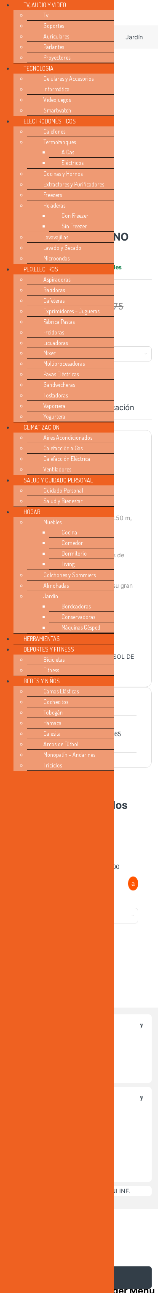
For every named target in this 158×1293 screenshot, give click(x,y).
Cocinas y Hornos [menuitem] (63, 173)
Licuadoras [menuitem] (55, 342)
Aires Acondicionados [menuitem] (67, 437)
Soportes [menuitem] (53, 25)
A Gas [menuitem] (68, 152)
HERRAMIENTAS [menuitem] (42, 638)
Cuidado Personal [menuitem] (63, 490)
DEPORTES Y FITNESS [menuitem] (49, 649)
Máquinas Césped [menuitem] (81, 627)
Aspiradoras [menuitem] (56, 279)
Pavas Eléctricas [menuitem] (61, 374)
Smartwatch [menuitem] (57, 110)
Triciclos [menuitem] (52, 765)
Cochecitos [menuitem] (55, 701)
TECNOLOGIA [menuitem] (39, 68)
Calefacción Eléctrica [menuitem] (66, 458)
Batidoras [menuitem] (54, 289)
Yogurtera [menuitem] (54, 416)
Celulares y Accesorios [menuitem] (68, 78)
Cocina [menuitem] (69, 532)
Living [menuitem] (68, 563)
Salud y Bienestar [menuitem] (63, 500)
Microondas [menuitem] (56, 258)
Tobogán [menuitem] (53, 712)
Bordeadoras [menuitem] (76, 606)
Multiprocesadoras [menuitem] (64, 363)
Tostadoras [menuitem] (55, 395)
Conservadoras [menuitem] (78, 616)
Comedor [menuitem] (72, 542)
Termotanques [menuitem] (59, 141)
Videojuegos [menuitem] (57, 99)
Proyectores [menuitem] (56, 57)
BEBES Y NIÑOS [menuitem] (42, 681)
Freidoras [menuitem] (53, 332)
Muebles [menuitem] (52, 522)
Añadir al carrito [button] (129, 884)
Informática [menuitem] (56, 89)
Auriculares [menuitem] (56, 36)
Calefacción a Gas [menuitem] (63, 448)
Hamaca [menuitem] (52, 722)
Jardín (134, 37)
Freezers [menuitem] (52, 194)
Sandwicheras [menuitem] (59, 384)
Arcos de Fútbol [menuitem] (60, 744)
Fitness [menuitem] (51, 670)
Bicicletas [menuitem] (53, 659)
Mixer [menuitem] (49, 352)
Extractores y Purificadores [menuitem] (73, 184)
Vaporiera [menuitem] (54, 405)
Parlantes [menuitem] (53, 46)
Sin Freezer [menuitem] (74, 226)
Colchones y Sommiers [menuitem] (69, 574)
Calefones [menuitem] (54, 131)
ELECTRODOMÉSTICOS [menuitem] (50, 121)
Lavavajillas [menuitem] (55, 237)
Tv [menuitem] (45, 15)
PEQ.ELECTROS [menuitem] (41, 269)
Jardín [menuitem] (50, 596)
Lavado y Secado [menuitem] (62, 247)
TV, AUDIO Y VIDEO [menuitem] (45, 4)
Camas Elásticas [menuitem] (61, 691)
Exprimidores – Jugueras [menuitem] (71, 311)
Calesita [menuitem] (52, 733)
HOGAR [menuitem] (32, 511)
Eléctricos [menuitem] (72, 162)
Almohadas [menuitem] (56, 585)
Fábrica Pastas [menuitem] (59, 321)
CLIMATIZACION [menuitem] (41, 427)
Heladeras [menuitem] (54, 205)
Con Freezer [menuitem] (75, 215)
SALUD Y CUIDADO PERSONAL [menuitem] (58, 480)
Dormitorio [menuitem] (74, 553)
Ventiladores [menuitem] (57, 469)
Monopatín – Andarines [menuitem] (69, 754)
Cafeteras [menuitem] (53, 300)
